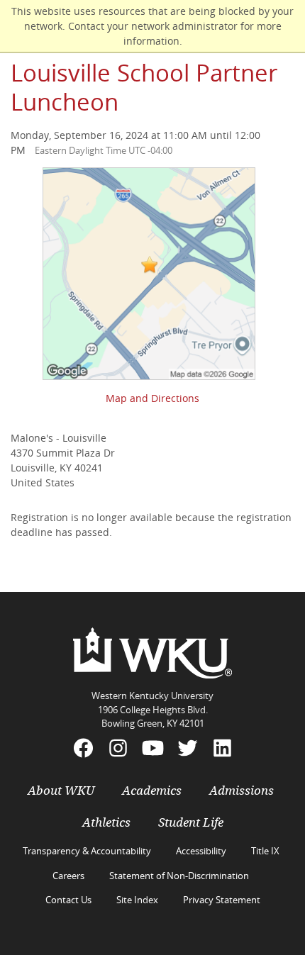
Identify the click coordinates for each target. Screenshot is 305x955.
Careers (68, 875)
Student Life (190, 822)
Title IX (265, 850)
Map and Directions (152, 398)
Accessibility (201, 850)
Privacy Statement (221, 899)
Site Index (137, 899)
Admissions (241, 790)
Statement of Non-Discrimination (179, 875)
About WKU (61, 790)
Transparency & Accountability (87, 850)
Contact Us (68, 899)
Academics (152, 790)
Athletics (106, 822)
